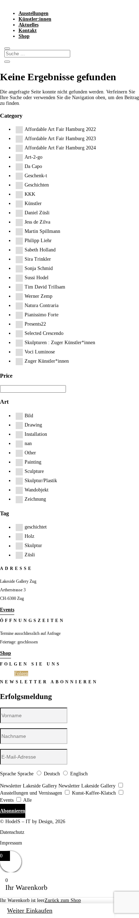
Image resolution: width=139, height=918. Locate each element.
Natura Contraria (41, 305)
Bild (29, 415)
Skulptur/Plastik (41, 480)
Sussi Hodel (36, 277)
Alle (27, 800)
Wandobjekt (36, 490)
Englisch (79, 773)
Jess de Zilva (37, 222)
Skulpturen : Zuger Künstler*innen (60, 342)
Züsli (30, 555)
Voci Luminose (40, 352)
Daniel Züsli (37, 212)
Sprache (8, 773)
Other (30, 452)
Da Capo (33, 166)
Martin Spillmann (42, 231)
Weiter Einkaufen (29, 910)
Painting (33, 462)
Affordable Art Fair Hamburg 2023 (60, 138)
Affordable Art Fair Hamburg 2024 (60, 148)
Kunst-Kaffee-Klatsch (94, 793)
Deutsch (52, 773)
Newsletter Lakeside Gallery (28, 786)
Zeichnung (35, 499)
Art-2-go (33, 157)
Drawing (33, 425)
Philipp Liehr (38, 240)
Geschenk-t (36, 175)
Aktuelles (28, 24)
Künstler (33, 203)
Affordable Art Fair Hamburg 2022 (60, 129)
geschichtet (36, 527)
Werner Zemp (38, 296)
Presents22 (35, 324)
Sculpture (34, 471)
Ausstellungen (33, 13)
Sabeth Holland (40, 250)
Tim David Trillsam (45, 287)
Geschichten (37, 185)
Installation (36, 434)
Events (7, 609)
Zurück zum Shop (63, 900)
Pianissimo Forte (41, 314)
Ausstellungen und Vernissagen (31, 793)
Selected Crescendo (44, 333)
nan (28, 443)
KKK (30, 194)
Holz (29, 536)
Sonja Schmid (39, 268)
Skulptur (33, 546)
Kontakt (28, 30)
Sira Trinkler (38, 259)
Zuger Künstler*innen (47, 361)
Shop (24, 36)
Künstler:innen (35, 19)
